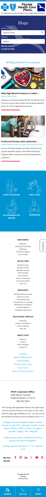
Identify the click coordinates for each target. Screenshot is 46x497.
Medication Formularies (23, 305)
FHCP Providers (23, 345)
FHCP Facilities (23, 273)
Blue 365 (23, 329)
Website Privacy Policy (23, 364)
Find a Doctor (23, 276)
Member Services (23, 270)
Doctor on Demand (23, 278)
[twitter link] (31, 457)
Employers (23, 249)
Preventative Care (23, 299)
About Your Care (23, 297)
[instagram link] (20, 457)
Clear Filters (7, 49)
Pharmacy (23, 321)
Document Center (23, 281)
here (42, 416)
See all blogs (8, 46)
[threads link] (42, 457)
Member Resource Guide (23, 294)
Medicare (23, 244)
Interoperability (23, 361)
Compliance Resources (23, 310)
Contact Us (23, 347)
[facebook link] (15, 457)
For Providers (23, 254)
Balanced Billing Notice (23, 357)
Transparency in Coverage (23, 302)
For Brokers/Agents (23, 252)
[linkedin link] (26, 457)
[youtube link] (36, 457)
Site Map (23, 354)
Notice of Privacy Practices (23, 371)
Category (4, 37)
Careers (23, 342)
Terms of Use (23, 368)
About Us (23, 339)
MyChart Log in (23, 265)
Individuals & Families (23, 246)
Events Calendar (23, 326)
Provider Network (23, 307)
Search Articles (6, 28)
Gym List (23, 284)
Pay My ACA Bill (23, 268)
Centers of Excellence (23, 323)
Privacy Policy (23, 478)
